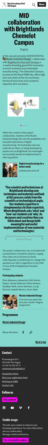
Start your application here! (15, 377)
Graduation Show (10, 374)
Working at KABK (10, 381)
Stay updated (10, 399)
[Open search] (33, 4)
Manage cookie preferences (15, 434)
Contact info (8, 385)
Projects (24, 49)
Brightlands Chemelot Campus (23, 62)
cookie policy (16, 431)
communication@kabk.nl (13, 368)
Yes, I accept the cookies (15, 440)
